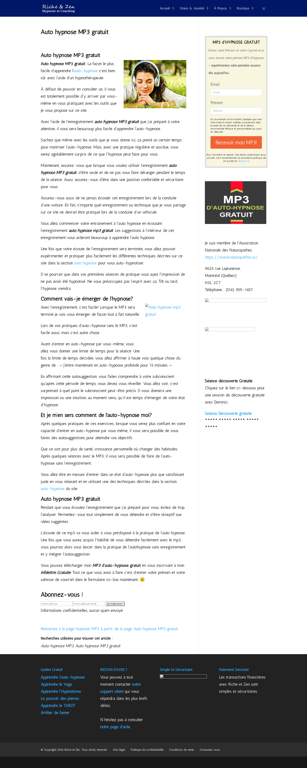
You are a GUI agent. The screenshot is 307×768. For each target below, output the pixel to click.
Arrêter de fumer (55, 712)
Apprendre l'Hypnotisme (61, 691)
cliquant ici (244, 161)
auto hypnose (85, 262)
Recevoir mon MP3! (236, 142)
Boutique (243, 8)
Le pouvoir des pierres (60, 698)
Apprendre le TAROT (58, 705)
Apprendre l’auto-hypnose (63, 677)
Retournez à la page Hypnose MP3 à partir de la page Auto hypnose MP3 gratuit (109, 628)
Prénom (217, 102)
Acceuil (165, 8)
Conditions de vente (181, 750)
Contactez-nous (210, 750)
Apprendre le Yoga (56, 684)
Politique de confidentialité (147, 750)
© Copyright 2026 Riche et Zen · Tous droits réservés (74, 750)
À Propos (220, 8)
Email (215, 84)
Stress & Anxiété (192, 8)
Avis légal (119, 750)
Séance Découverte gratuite (228, 413)
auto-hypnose (86, 70)
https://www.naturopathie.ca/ (231, 257)
